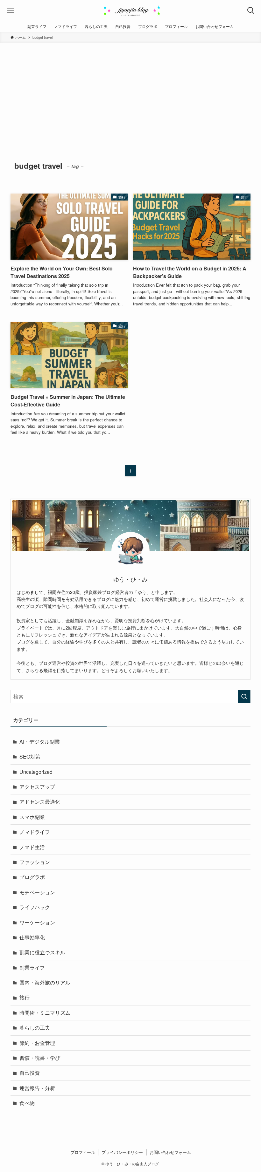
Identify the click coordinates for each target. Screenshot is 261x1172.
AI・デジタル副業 (39, 741)
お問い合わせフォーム (170, 1152)
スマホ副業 (32, 817)
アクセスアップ (37, 786)
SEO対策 (29, 756)
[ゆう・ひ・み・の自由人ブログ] (130, 10)
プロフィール (82, 1152)
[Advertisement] (130, 90)
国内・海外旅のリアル (44, 982)
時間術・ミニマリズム (44, 1012)
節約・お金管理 (37, 1042)
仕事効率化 (32, 937)
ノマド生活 (32, 847)
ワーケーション (37, 922)
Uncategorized (36, 771)
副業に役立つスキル (42, 952)
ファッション (34, 862)
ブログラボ (32, 877)
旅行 (24, 997)
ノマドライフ (34, 831)
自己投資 (29, 1072)
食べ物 (27, 1103)
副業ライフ (32, 967)
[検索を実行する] (244, 696)
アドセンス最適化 (39, 801)
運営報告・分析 (37, 1088)
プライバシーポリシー (122, 1152)
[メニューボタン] (10, 10)
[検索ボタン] (250, 10)
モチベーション (37, 892)
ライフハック (34, 907)
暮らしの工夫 (34, 1027)
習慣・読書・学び (39, 1057)
